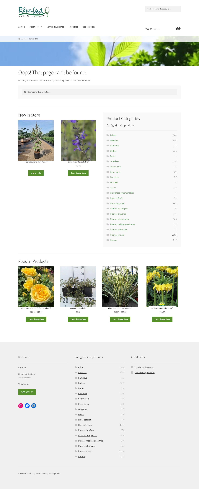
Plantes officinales (118, 229)
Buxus (112, 156)
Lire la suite (36, 173)
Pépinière (34, 26)
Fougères (114, 177)
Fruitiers (114, 182)
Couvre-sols (115, 166)
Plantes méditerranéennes (122, 224)
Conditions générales (145, 372)
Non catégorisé (117, 203)
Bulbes (113, 150)
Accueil (21, 26)
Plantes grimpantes (119, 219)
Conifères (114, 161)
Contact (74, 26)
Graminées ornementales (122, 192)
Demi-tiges (115, 172)
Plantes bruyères (118, 213)
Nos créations (88, 26)
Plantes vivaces (117, 234)
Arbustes (114, 140)
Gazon (113, 187)
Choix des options (78, 173)
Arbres (113, 135)
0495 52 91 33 (27, 392)
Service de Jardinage (56, 26)
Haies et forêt (116, 198)
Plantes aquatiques (119, 208)
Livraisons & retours (144, 367)
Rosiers (113, 240)
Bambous (114, 145)
